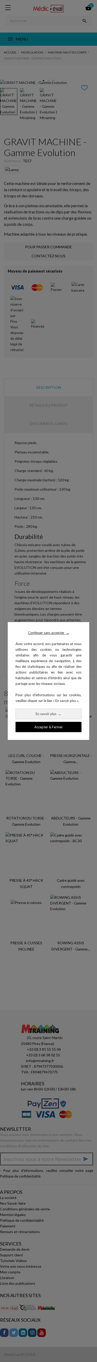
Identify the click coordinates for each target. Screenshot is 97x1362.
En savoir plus (48, 714)
